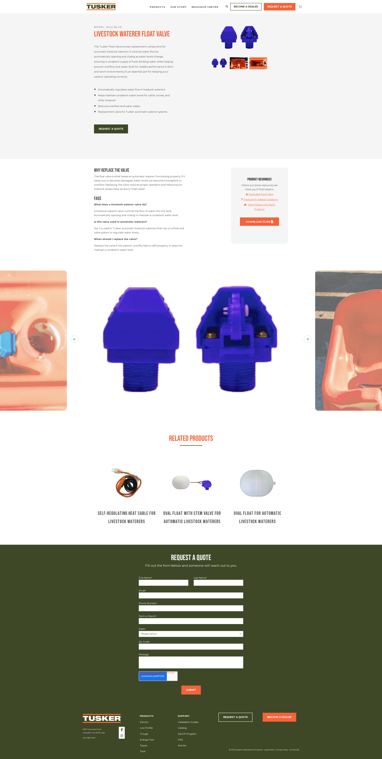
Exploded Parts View (261, 194)
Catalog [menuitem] (182, 727)
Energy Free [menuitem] (147, 739)
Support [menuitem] (184, 716)
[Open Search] (227, 6)
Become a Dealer (246, 6)
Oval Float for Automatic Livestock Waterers (257, 518)
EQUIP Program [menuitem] (187, 733)
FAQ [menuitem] (180, 739)
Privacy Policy (282, 750)
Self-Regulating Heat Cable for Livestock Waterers (127, 518)
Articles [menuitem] (182, 745)
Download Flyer (258, 221)
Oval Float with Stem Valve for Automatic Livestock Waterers (192, 518)
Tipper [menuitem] (143, 745)
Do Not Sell (294, 750)
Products (157, 7)
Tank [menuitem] (142, 751)
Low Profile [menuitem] (146, 727)
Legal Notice (269, 750)
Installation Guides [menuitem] (188, 722)
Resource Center (205, 7)
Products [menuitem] (146, 716)
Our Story (178, 7)
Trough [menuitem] (144, 733)
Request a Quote (279, 6)
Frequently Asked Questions (261, 199)
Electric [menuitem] (144, 722)
